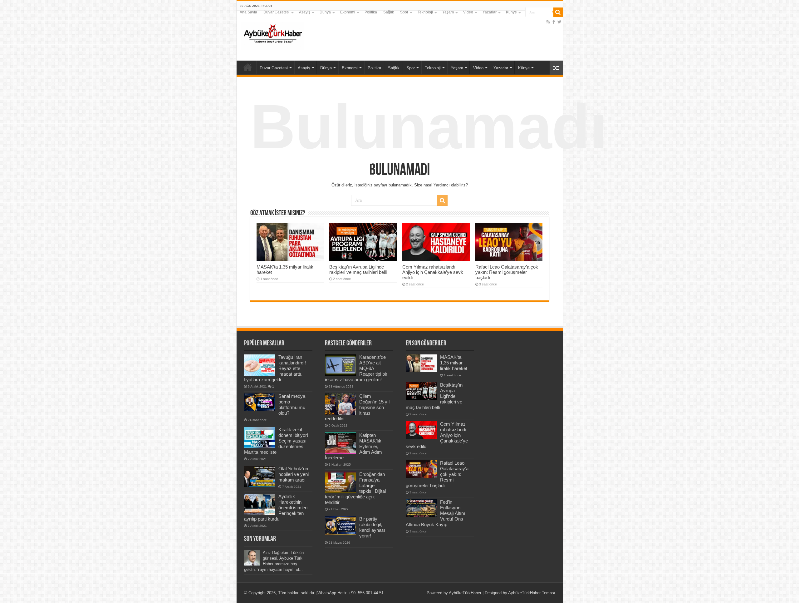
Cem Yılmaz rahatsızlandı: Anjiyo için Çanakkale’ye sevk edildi (432, 272)
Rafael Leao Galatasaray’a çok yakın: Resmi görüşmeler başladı (506, 272)
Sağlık (388, 12)
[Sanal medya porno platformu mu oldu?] (259, 402)
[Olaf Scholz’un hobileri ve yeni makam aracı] (259, 476)
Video (468, 12)
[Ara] (558, 12)
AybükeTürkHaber (465, 593)
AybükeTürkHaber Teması (531, 593)
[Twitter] (559, 22)
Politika (371, 12)
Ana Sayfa (248, 12)
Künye (511, 12)
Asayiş (304, 12)
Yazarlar (490, 12)
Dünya (325, 12)
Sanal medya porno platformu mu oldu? (291, 404)
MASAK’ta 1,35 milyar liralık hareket (453, 362)
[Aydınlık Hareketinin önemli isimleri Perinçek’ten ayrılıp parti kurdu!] (259, 504)
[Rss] (548, 22)
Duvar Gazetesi (276, 12)
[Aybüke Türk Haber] (272, 34)
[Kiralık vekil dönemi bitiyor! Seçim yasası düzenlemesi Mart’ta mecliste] (259, 437)
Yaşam (448, 12)
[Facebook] (554, 22)
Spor (404, 12)
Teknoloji (425, 12)
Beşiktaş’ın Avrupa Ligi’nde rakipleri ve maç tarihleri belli (358, 269)
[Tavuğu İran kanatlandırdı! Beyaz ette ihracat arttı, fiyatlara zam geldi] (259, 365)
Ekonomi (347, 12)
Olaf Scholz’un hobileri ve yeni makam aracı (293, 474)
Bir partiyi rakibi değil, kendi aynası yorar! (372, 527)
